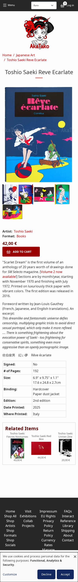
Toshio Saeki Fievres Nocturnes (17, 435)
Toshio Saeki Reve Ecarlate (27, 60)
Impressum (48, 511)
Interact (68, 516)
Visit (28, 511)
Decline (46, 574)
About (68, 535)
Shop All (10, 516)
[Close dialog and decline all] (75, 554)
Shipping (68, 530)
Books (21, 236)
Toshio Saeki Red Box (41, 438)
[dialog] (39, 567)
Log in (70, 5)
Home (7, 55)
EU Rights (48, 516)
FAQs (68, 511)
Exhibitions (28, 516)
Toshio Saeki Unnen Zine (65, 435)
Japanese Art (25, 55)
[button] (39, 135)
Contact (68, 540)
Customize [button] (10, 574)
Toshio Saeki (23, 231)
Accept (65, 574)
